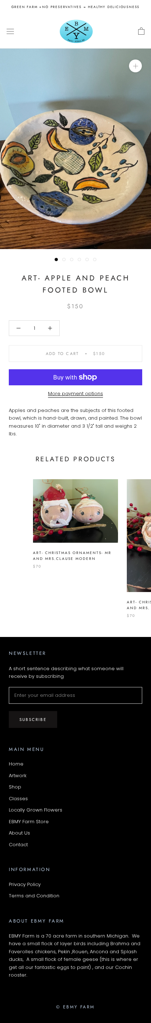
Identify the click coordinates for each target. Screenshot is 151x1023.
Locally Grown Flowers (35, 809)
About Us (19, 832)
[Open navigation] (10, 31)
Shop (15, 786)
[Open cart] (141, 31)
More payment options (75, 393)
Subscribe (33, 719)
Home (16, 763)
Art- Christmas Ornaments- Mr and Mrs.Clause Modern (72, 556)
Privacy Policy (25, 884)
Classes (18, 798)
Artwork (17, 775)
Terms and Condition (34, 895)
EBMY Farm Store (29, 821)
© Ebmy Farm (75, 1007)
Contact (18, 844)
